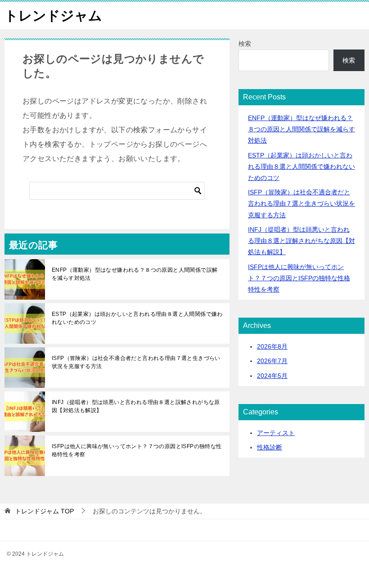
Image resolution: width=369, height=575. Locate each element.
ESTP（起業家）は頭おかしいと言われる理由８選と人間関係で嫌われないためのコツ (137, 318)
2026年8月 (272, 346)
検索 (244, 43)
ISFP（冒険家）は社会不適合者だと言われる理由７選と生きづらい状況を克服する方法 (136, 362)
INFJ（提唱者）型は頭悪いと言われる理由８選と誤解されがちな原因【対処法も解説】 (136, 406)
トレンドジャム (53, 15)
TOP (44, 511)
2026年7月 (272, 360)
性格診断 (269, 447)
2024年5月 (272, 375)
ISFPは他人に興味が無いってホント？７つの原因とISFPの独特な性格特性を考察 (137, 450)
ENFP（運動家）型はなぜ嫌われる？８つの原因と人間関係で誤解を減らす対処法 (134, 274)
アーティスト (276, 432)
